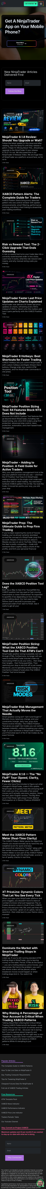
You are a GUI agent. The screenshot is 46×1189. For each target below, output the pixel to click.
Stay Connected (14, 1157)
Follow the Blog (14, 91)
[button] (31, 3)
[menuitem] (41, 4)
